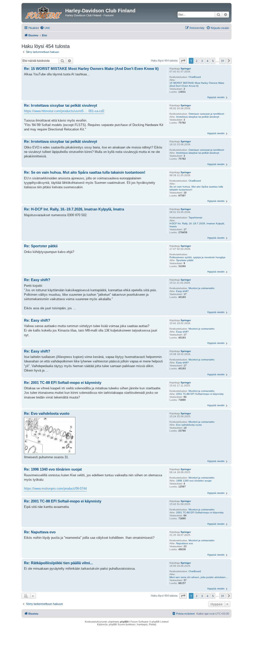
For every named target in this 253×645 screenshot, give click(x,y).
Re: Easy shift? (37, 280)
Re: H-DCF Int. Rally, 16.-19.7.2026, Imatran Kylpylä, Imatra (74, 209)
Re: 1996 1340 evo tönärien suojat (53, 469)
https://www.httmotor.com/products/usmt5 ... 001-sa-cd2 (64, 111)
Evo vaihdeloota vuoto (189, 424)
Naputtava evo (184, 543)
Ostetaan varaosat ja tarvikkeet (206, 113)
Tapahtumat (195, 217)
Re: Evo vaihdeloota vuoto (46, 413)
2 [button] (196, 61)
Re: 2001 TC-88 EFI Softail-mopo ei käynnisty (62, 382)
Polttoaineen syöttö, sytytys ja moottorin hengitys (197, 257)
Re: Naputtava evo (40, 532)
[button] (183, 61)
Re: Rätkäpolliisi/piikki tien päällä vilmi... (58, 563)
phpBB (124, 621)
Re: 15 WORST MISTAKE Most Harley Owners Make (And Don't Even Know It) (91, 68)
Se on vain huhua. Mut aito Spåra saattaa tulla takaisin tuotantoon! (196, 188)
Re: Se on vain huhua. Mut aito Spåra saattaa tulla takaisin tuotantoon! (84, 172)
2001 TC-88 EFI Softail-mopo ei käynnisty (200, 394)
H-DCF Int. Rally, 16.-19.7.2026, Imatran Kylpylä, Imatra (197, 225)
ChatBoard (195, 77)
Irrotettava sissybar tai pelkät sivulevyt (197, 116)
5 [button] (213, 61)
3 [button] (202, 61)
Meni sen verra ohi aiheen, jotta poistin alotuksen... (198, 577)
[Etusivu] (44, 12)
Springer (186, 68)
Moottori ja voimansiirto (201, 288)
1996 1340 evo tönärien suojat (193, 480)
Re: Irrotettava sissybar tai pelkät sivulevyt (60, 105)
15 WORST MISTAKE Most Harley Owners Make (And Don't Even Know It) (196, 84)
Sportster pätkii (184, 260)
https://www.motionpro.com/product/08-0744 (55, 488)
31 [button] (222, 61)
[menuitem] (45, 28)
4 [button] (207, 61)
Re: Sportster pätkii (41, 246)
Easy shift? (182, 291)
